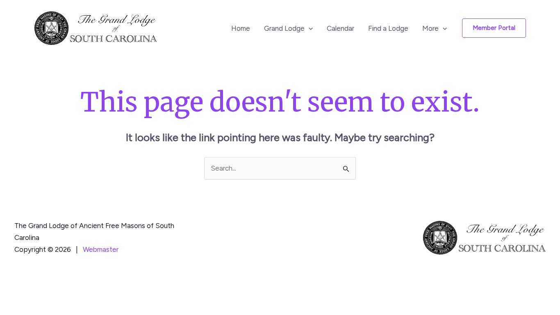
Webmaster (100, 249)
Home (240, 28)
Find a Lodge (388, 28)
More (430, 28)
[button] (309, 28)
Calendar (340, 28)
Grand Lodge (284, 28)
